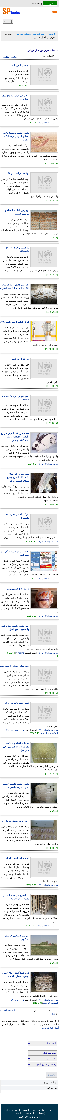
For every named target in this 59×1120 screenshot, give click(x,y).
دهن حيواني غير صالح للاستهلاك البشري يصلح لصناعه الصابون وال (18, 477)
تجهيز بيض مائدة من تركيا (17, 703)
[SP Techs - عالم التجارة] (11, 14)
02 (54, 1014)
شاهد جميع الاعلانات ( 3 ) (48, 579)
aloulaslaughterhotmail (17, 858)
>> (51, 1014)
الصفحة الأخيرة (7, 1010)
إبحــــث (51, 1074)
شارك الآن (52, 1088)
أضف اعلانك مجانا (50, 1028)
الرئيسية (18, 1113)
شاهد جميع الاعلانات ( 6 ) (48, 616)
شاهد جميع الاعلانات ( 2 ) (48, 123)
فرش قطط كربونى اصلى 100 (14, 322)
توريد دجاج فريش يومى (18, 588)
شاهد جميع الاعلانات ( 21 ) (47, 926)
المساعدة (30, 1113)
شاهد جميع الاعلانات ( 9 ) (48, 464)
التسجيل (25, 1110)
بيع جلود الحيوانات (20, 65)
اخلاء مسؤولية (38, 1110)
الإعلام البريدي (50, 1082)
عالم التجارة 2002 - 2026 (29, 1117)
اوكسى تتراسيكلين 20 (18, 173)
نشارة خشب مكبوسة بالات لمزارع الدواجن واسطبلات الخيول (16, 136)
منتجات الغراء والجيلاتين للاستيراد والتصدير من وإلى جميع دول (16, 746)
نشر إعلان (50, 3)
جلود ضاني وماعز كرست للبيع (14, 666)
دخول (51, 1110)
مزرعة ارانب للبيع (20, 359)
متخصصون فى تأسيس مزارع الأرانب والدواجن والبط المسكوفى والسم (15, 436)
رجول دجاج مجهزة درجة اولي (15, 821)
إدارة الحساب (36, 3)
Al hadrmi (20, 653)
